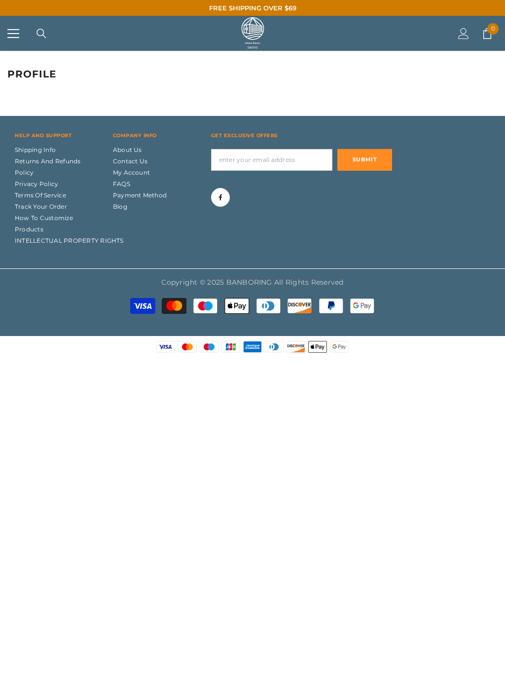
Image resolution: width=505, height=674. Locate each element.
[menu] (13, 33)
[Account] (463, 33)
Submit (365, 159)
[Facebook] (220, 197)
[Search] (41, 33)
